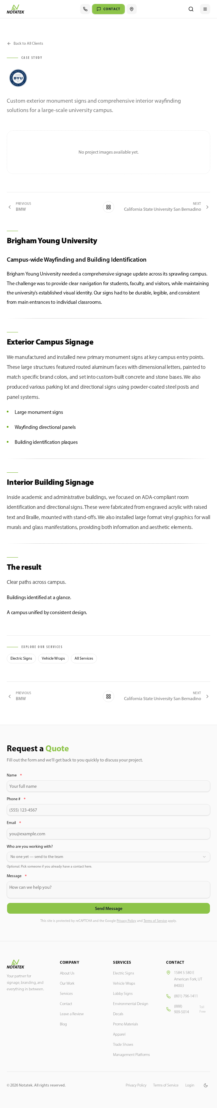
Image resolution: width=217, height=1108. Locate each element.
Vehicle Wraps (53, 658)
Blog (63, 1024)
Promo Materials (125, 1024)
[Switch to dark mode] (205, 1085)
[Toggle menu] (205, 9)
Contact (66, 1003)
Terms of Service (155, 921)
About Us (67, 973)
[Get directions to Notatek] (132, 9)
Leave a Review (72, 1014)
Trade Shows (123, 1044)
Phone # (16, 799)
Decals (118, 1014)
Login (189, 1085)
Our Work (67, 983)
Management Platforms (131, 1054)
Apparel (119, 1034)
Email (14, 822)
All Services (84, 658)
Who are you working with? (30, 846)
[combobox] (108, 857)
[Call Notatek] (85, 9)
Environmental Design (130, 1003)
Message (17, 876)
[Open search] (191, 9)
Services (66, 993)
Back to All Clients (28, 43)
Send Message (108, 908)
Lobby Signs (123, 993)
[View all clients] (108, 207)
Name (14, 775)
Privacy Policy (126, 921)
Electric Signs (21, 658)
